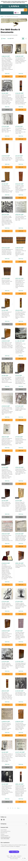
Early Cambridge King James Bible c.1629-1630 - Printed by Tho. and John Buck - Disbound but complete (7, 379)
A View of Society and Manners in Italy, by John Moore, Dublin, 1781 (7, 159)
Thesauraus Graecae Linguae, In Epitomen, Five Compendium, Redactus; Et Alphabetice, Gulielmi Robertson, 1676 (6, 726)
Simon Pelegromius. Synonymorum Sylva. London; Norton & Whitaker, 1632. (6, 504)
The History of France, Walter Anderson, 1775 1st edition (20, 566)
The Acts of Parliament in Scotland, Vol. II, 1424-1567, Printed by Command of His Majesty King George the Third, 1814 (7, 411)
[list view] (25, 38)
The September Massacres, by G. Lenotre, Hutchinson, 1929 (19, 159)
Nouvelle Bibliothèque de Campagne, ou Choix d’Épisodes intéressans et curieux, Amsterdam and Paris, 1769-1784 (7, 252)
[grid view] (23, 38)
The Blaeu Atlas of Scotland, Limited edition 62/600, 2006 (20, 409)
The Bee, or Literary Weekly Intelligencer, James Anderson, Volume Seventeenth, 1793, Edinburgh (20, 606)
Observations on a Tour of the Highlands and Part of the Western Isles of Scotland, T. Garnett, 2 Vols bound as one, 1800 (7, 345)
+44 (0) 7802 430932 (5, 838)
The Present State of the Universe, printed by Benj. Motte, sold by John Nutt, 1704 (20, 218)
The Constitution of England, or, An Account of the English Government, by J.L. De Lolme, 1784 (20, 130)
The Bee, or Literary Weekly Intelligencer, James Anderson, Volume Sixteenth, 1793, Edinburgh (7, 666)
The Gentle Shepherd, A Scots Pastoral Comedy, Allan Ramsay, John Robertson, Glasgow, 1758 (20, 666)
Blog (15, 856)
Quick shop (7, 73)
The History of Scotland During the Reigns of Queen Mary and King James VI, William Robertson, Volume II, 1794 (20, 315)
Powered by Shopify (14, 858)
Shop (11, 856)
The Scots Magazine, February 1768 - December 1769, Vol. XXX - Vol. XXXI (6, 130)
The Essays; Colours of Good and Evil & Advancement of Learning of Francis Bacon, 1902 (6, 314)
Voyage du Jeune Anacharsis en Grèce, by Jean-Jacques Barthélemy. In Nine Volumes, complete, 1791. (20, 252)
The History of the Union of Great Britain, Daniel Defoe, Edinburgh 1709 (20, 755)
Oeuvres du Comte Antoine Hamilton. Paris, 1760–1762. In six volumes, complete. (7, 282)
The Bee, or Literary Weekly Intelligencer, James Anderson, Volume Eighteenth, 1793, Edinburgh (7, 606)
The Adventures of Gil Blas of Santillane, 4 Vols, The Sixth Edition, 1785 (20, 694)
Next (18, 808)
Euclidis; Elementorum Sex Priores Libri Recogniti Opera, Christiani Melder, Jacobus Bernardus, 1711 (7, 538)
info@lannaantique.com (5, 837)
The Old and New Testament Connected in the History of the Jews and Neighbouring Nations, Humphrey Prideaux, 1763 (20, 726)
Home (2, 16)
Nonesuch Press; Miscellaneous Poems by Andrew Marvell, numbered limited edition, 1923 (20, 441)
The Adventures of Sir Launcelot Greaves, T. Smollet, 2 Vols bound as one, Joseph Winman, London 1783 (20, 60)
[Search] (25, 9)
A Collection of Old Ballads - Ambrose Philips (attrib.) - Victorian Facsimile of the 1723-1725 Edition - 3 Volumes (20, 189)
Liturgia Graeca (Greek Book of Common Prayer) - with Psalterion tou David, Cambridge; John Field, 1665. (20, 471)
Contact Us (19, 856)
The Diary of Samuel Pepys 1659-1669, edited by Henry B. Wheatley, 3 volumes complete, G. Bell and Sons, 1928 (20, 635)
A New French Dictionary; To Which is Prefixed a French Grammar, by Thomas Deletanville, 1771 (7, 635)
